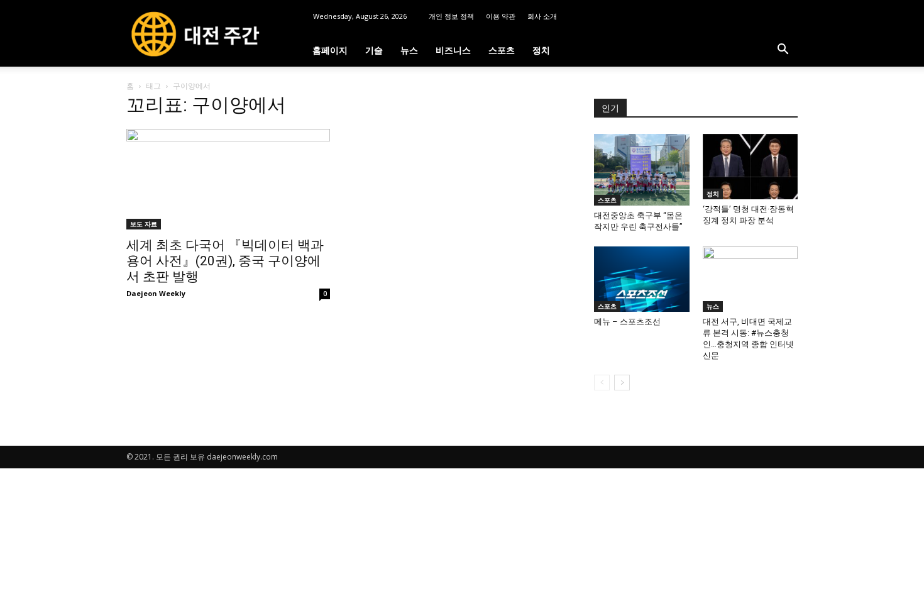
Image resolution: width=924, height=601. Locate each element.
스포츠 (501, 50)
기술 (374, 50)
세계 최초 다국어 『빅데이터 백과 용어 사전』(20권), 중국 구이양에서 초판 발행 (225, 261)
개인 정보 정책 (451, 16)
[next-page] (622, 382)
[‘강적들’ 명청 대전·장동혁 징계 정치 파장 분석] (750, 166)
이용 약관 (500, 16)
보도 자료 (143, 223)
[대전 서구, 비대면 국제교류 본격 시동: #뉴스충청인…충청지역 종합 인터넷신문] (750, 279)
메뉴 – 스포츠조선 (627, 321)
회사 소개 (542, 16)
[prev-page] (602, 382)
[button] (782, 51)
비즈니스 (453, 50)
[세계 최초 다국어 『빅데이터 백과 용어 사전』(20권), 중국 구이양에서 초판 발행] (228, 179)
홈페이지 (330, 50)
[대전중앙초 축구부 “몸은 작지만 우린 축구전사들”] (642, 170)
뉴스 (409, 50)
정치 (541, 50)
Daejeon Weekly (155, 293)
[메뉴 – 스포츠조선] (642, 279)
